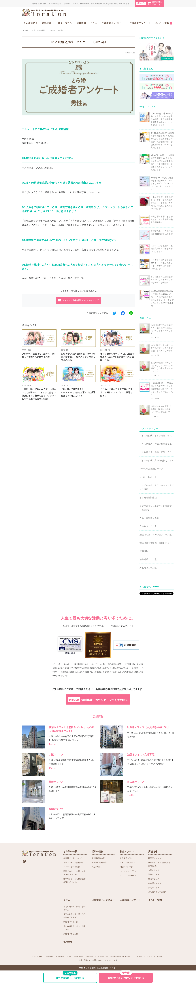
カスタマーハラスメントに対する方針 (147, 956)
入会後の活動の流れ (100, 862)
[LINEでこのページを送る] (131, 313)
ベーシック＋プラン (128, 871)
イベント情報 (163, 23)
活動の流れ (48, 23)
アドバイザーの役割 (71, 867)
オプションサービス (128, 875)
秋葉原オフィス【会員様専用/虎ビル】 (148, 727)
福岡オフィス (56, 809)
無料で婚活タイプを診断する (70, 976)
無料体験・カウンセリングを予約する (98, 699)
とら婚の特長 (31, 23)
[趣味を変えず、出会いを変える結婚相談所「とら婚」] (44, 12)
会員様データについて (72, 858)
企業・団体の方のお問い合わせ (90, 960)
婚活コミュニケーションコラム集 (155, 534)
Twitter (52, 744)
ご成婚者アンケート (140, 23)
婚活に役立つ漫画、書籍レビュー (155, 543)
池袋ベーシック (126, 867)
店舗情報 (81, 23)
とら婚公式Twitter (149, 586)
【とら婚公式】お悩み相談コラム (155, 444)
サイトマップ (110, 960)
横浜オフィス (56, 781)
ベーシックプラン (127, 862)
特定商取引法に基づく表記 (121, 956)
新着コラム (145, 318)
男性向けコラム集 (148, 567)
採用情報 (68, 941)
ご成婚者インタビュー (113, 23)
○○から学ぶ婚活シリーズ (151, 469)
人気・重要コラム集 (149, 518)
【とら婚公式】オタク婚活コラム (155, 435)
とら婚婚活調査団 (148, 497)
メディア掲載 (37, 956)
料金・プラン (65, 23)
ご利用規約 (49, 956)
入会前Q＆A (97, 867)
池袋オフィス (153, 874)
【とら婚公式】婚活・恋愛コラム (155, 452)
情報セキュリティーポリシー (97, 956)
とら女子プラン (126, 858)
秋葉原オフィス (154, 858)
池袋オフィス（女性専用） (142, 754)
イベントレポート (148, 477)
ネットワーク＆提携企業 (73, 862)
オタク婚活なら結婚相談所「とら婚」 (101, 968)
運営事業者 (60, 956)
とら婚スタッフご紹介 (157, 892)
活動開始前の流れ (99, 858)
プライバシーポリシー (75, 956)
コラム (93, 23)
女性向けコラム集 (148, 526)
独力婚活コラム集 (148, 559)
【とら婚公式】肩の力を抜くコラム (156, 460)
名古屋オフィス (135, 781)
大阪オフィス (56, 754)
